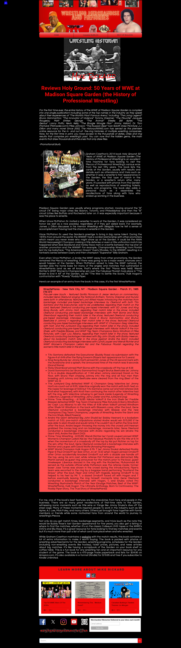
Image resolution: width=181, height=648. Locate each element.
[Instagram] (63, 622)
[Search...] (140, 640)
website (86, 536)
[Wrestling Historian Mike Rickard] (93, 575)
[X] (53, 622)
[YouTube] (74, 622)
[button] (6, 2)
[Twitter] (88, 575)
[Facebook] (42, 622)
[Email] (84, 622)
